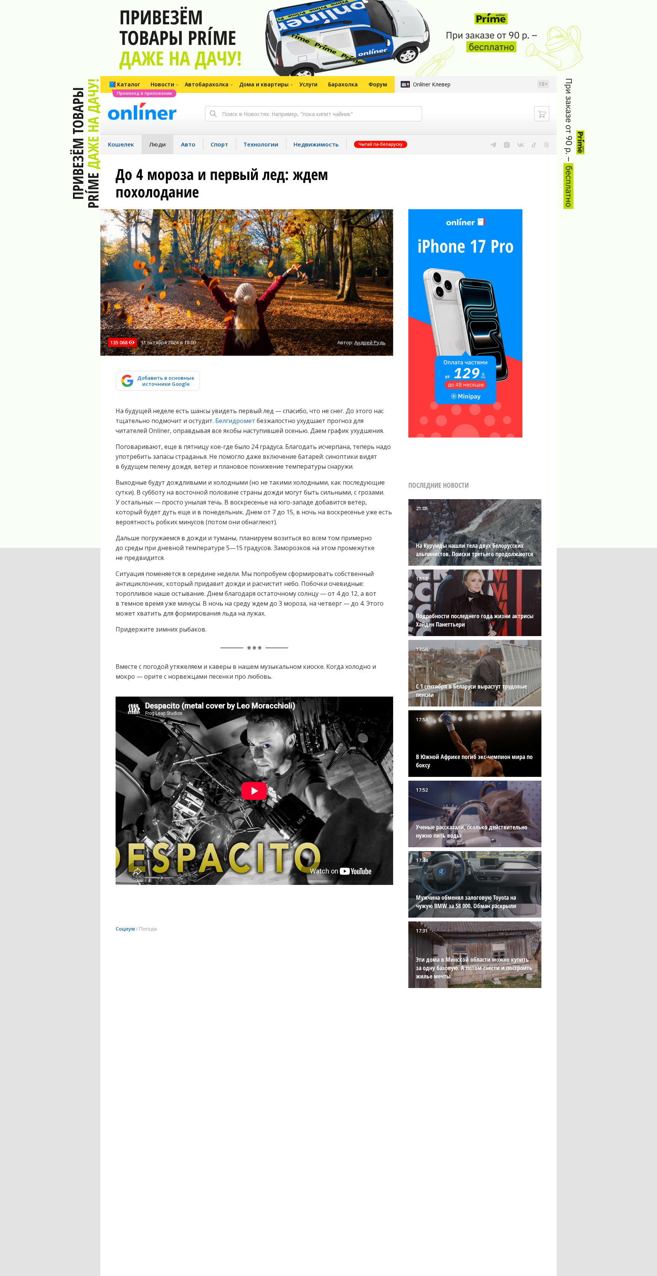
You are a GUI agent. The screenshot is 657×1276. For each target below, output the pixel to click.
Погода (148, 928)
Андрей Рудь (370, 342)
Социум (125, 928)
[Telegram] (493, 144)
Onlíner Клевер (432, 84)
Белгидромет (235, 421)
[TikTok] (534, 144)
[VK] (521, 144)
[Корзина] (541, 113)
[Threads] (546, 144)
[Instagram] (506, 144)
